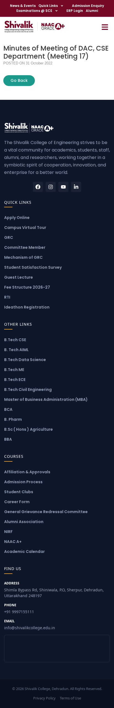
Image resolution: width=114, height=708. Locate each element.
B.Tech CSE (15, 340)
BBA (8, 439)
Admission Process (23, 482)
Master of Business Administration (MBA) (46, 399)
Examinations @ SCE (34, 10)
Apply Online (17, 217)
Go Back (19, 80)
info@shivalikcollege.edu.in (29, 624)
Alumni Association (23, 521)
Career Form (17, 502)
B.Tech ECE (14, 379)
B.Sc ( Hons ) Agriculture (28, 429)
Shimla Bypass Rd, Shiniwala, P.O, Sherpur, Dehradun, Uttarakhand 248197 (54, 589)
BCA (8, 409)
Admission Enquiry (88, 5)
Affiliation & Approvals (27, 472)
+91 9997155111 (19, 608)
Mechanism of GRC (23, 257)
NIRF (8, 531)
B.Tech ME (14, 369)
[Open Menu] (105, 26)
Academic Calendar (24, 551)
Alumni (92, 10)
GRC (8, 237)
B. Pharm (13, 419)
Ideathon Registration (27, 307)
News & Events (23, 5)
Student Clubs (18, 492)
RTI (7, 297)
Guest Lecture (18, 277)
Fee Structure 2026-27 (27, 287)
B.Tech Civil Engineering (28, 389)
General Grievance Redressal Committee (46, 511)
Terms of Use (70, 698)
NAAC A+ (13, 541)
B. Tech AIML (16, 349)
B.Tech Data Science (25, 359)
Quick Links (48, 5)
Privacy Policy (44, 698)
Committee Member (24, 247)
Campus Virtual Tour (25, 227)
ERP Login (74, 10)
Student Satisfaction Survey (33, 267)
